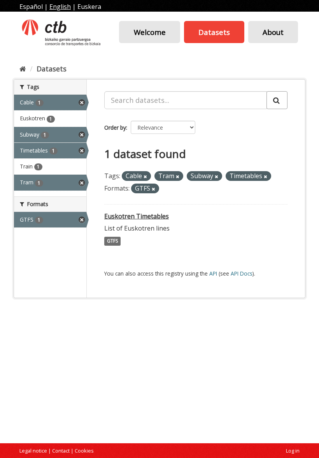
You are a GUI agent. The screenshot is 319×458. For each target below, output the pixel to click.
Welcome (150, 32)
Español (31, 6)
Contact (61, 450)
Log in (293, 450)
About (273, 32)
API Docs (241, 273)
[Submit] (276, 100)
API (213, 273)
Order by (115, 127)
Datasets (214, 32)
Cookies (84, 450)
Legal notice (33, 450)
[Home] (22, 68)
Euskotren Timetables (136, 216)
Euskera (89, 6)
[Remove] (145, 176)
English (60, 6)
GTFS (112, 241)
